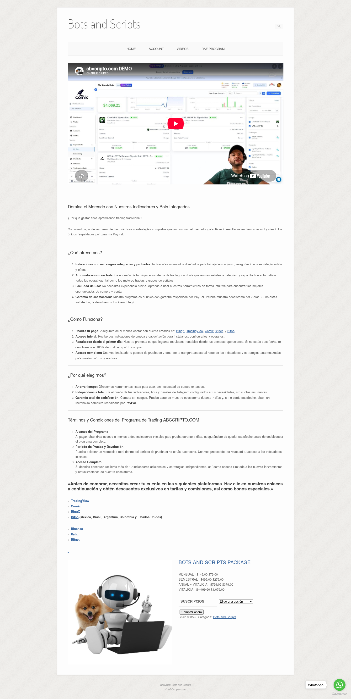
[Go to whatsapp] (340, 685)
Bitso (230, 330)
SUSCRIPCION (192, 601)
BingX (180, 330)
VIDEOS (183, 48)
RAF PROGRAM (213, 48)
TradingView (80, 500)
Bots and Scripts (224, 617)
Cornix (209, 330)
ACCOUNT (156, 48)
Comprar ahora (191, 612)
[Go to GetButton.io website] (339, 694)
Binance (77, 528)
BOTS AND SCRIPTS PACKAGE (215, 562)
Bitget (219, 330)
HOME (131, 48)
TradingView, (195, 330)
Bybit (75, 534)
